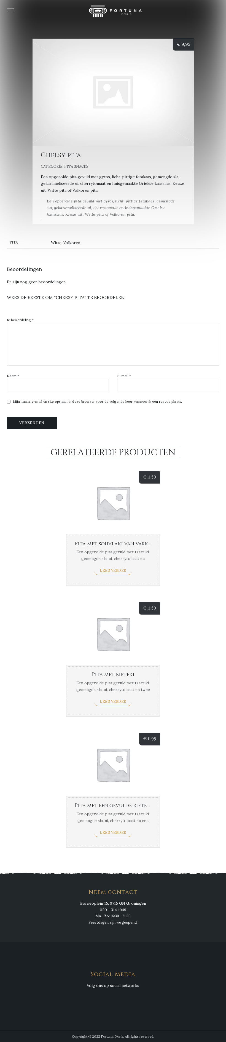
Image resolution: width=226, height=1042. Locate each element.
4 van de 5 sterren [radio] (27, 309)
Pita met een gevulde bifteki (113, 805)
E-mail (124, 376)
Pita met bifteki (113, 674)
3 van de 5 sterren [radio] (21, 309)
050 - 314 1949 (113, 909)
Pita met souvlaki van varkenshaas (122, 543)
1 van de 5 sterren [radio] (9, 309)
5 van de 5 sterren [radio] (33, 309)
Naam (13, 376)
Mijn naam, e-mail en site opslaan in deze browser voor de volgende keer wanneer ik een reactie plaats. (97, 401)
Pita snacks (76, 166)
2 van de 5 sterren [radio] (15, 309)
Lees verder (113, 570)
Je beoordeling (20, 320)
